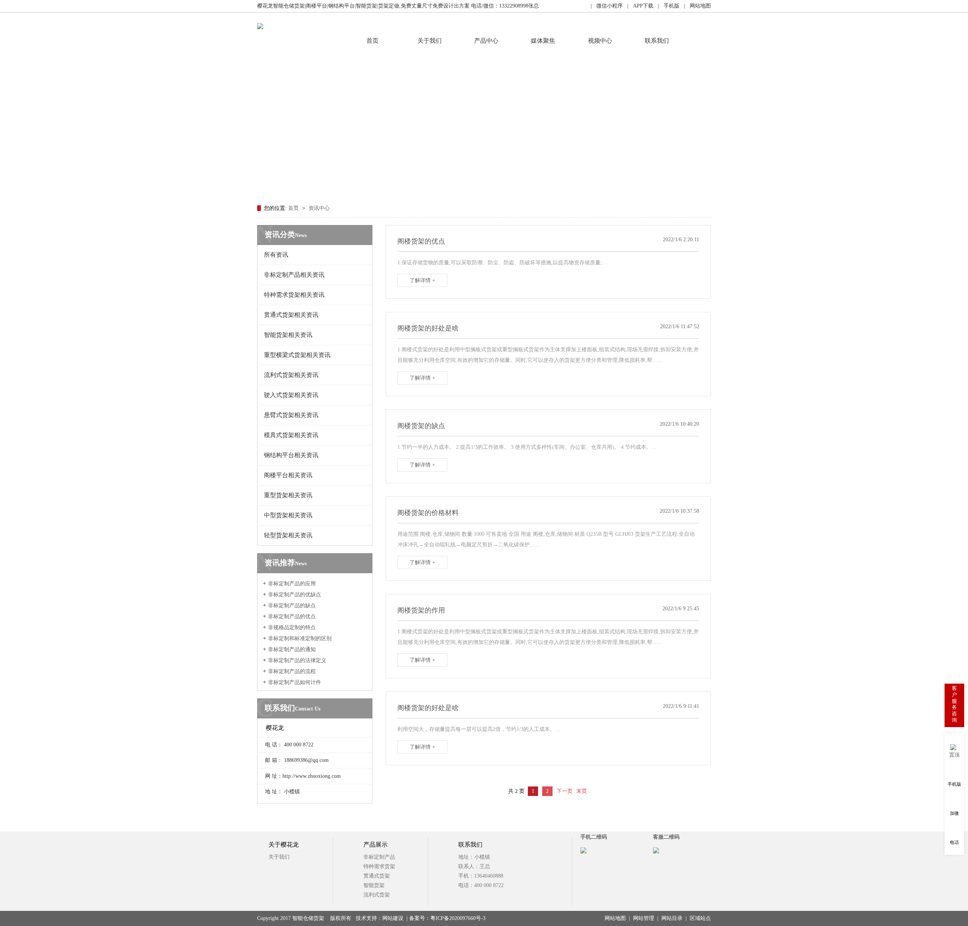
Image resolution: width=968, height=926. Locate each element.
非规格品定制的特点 (292, 627)
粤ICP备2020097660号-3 (458, 918)
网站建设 (392, 918)
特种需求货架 (379, 866)
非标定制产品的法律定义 (297, 660)
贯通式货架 (376, 876)
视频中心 (600, 40)
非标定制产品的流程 (292, 671)
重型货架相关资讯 (288, 495)
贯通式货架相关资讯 (291, 315)
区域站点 (700, 918)
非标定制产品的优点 (292, 616)
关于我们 (429, 40)
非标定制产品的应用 (292, 583)
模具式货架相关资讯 (291, 435)
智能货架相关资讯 (288, 335)
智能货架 (374, 885)
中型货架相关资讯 (288, 515)
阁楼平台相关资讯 (288, 475)
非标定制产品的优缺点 (294, 594)
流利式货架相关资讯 (291, 375)
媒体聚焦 (543, 40)
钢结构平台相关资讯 (291, 455)
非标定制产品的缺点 (292, 605)
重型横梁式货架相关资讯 (297, 355)
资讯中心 (319, 208)
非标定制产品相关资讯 (294, 274)
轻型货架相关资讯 (288, 535)
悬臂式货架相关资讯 (291, 415)
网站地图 (615, 918)
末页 (581, 791)
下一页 (564, 791)
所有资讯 (276, 254)
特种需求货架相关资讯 (294, 295)
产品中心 (486, 40)
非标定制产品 (379, 857)
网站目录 (672, 918)
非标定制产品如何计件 (294, 682)
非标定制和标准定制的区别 (300, 638)
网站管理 (643, 918)
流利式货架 (376, 895)
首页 (372, 40)
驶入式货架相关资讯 (291, 395)
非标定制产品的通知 (292, 649)
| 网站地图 (695, 6)
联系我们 (657, 40)
